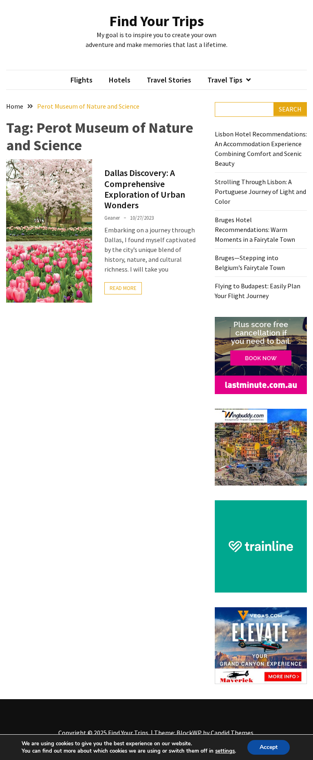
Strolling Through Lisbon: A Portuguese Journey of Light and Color (260, 191)
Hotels (119, 80)
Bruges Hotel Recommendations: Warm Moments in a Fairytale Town (255, 229)
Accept (269, 747)
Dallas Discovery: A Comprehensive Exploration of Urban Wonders (144, 189)
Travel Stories (169, 80)
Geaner (112, 217)
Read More (123, 288)
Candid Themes (232, 733)
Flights (82, 80)
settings (225, 751)
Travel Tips (224, 80)
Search (290, 109)
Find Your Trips (156, 21)
